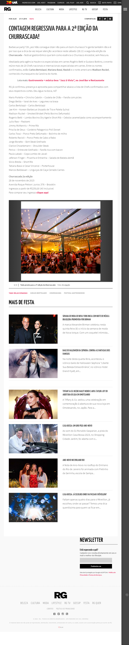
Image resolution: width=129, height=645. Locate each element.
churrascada (55, 293)
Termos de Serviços (95, 575)
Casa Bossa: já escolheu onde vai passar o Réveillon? (85, 494)
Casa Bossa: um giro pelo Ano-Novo (77, 426)
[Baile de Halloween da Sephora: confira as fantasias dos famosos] (33, 377)
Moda (61, 9)
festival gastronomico (74, 293)
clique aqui (42, 192)
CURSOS (60, 3)
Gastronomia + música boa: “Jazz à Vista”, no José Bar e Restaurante (66, 80)
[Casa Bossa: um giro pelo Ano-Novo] (33, 452)
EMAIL (120, 3)
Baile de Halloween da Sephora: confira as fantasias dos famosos (86, 352)
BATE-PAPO (106, 3)
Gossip (95, 9)
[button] (106, 241)
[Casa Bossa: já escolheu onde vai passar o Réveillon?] (33, 521)
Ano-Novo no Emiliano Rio (74, 460)
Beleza (38, 9)
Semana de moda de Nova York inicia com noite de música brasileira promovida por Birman (86, 318)
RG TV (84, 9)
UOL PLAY (70, 3)
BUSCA (93, 3)
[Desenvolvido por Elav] (61, 628)
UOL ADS (79, 3)
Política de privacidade (65, 609)
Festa (105, 9)
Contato (50, 609)
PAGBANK (51, 3)
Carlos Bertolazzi (38, 293)
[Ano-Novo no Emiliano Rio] (33, 487)
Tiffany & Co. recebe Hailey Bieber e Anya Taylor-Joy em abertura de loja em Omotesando (85, 393)
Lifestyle (73, 9)
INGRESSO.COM (28, 3)
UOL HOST (41, 3)
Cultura (50, 9)
